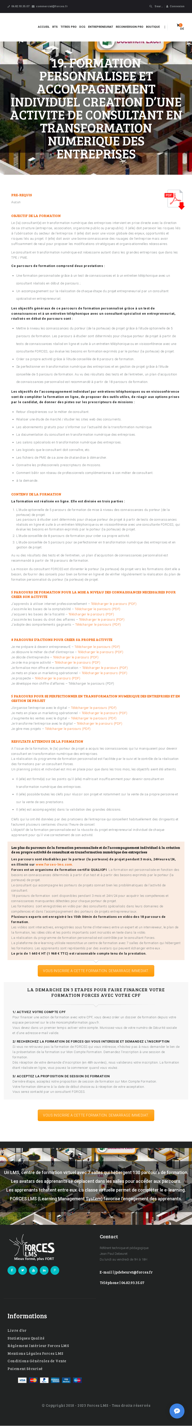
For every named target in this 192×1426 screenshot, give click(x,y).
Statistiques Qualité (26, 1338)
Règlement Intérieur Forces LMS (38, 1345)
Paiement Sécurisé (25, 1368)
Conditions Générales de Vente (37, 1360)
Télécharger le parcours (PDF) (114, 604)
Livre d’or (17, 1330)
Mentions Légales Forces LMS (36, 1353)
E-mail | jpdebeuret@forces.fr (126, 1272)
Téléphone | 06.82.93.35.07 (122, 1282)
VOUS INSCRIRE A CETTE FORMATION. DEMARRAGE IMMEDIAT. (96, 971)
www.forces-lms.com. (54, 864)
